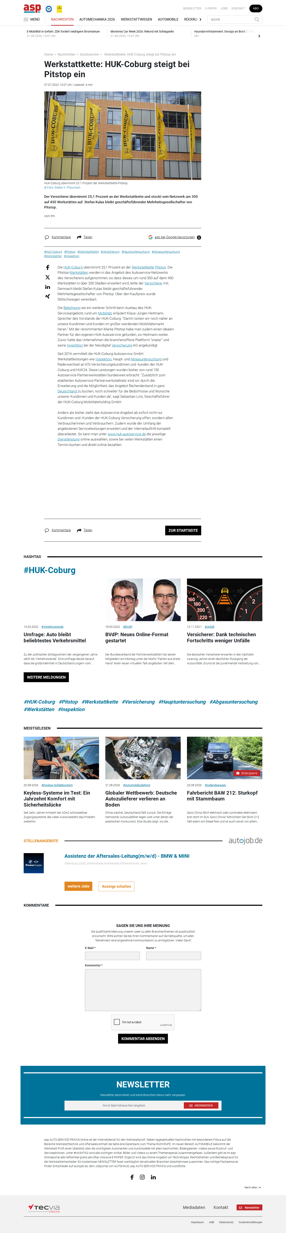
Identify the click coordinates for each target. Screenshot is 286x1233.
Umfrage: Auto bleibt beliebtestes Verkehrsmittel (55, 638)
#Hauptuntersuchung (182, 702)
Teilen (88, 237)
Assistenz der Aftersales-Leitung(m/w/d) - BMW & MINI (126, 856)
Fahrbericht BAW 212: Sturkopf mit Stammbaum (222, 796)
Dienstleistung (69, 439)
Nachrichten (62, 19)
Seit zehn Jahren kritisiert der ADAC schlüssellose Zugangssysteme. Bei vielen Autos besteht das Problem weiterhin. (59, 817)
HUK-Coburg (73, 267)
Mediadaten (194, 1207)
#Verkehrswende (52, 626)
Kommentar (93, 965)
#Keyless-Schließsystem (57, 785)
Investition (75, 345)
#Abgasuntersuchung (233, 702)
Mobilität (105, 313)
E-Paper (211, 8)
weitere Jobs (78, 886)
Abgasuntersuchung (146, 359)
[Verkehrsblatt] (58, 8)
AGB (211, 1222)
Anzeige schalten (116, 886)
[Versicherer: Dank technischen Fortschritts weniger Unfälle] (224, 600)
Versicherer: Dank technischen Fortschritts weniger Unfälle (221, 638)
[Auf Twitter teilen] (47, 277)
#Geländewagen (215, 785)
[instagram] (142, 1176)
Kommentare (61, 237)
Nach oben (251, 1187)
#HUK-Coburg (50, 570)
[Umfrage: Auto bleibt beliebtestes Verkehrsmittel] (61, 600)
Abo (256, 8)
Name (150, 948)
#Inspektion (71, 709)
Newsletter (192, 8)
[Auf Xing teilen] (47, 296)
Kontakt (238, 8)
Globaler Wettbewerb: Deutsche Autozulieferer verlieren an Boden (141, 799)
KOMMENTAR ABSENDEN (143, 1038)
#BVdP (127, 626)
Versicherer (153, 283)
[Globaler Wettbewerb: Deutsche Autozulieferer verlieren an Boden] (143, 758)
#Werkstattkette (99, 702)
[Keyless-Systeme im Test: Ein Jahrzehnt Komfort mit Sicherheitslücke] (61, 758)
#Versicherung (138, 702)
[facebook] (132, 1176)
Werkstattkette (143, 267)
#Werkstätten (39, 709)
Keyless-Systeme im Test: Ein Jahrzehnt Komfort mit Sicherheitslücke (57, 799)
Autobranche (89, 54)
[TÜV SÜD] (47, 8)
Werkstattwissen (136, 19)
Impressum (197, 1222)
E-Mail (89, 948)
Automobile (168, 19)
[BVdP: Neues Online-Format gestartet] (143, 600)
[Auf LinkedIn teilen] (47, 286)
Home (48, 54)
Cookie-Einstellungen (250, 1222)
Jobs (224, 8)
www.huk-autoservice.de (127, 434)
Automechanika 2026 (97, 19)
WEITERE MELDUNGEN (46, 677)
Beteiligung (71, 308)
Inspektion (103, 359)
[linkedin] (153, 1176)
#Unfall (209, 626)
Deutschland (67, 391)
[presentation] (259, 36)
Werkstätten (79, 272)
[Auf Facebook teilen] (47, 267)
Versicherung (122, 345)
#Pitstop (68, 702)
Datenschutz (226, 1222)
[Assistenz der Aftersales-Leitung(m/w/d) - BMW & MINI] (34, 862)
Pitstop (160, 267)
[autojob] (245, 840)
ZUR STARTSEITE (183, 530)
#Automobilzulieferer (136, 785)
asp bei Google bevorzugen (175, 237)
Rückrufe (192, 19)
